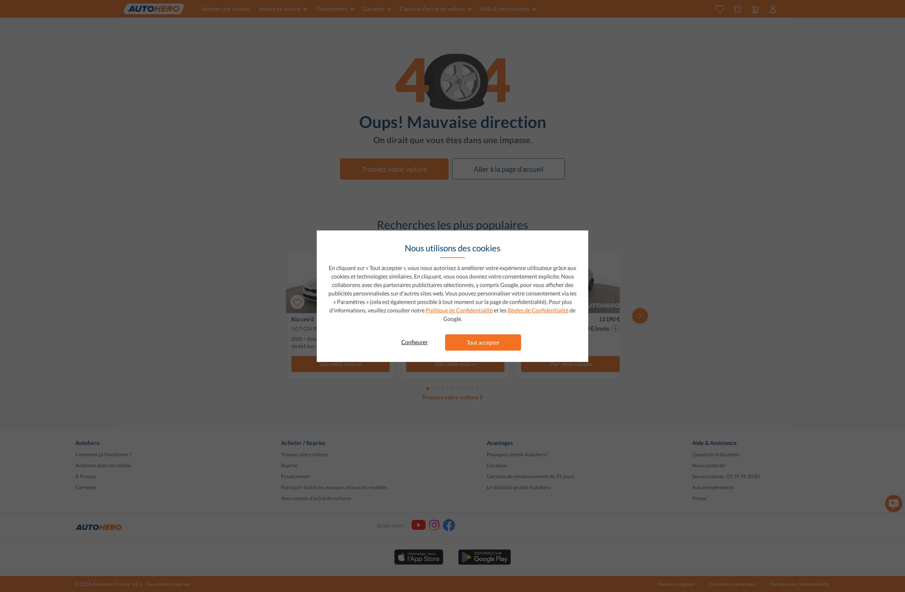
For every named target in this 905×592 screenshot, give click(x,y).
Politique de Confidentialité (459, 310)
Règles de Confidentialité (538, 310)
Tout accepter (483, 342)
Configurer (414, 342)
